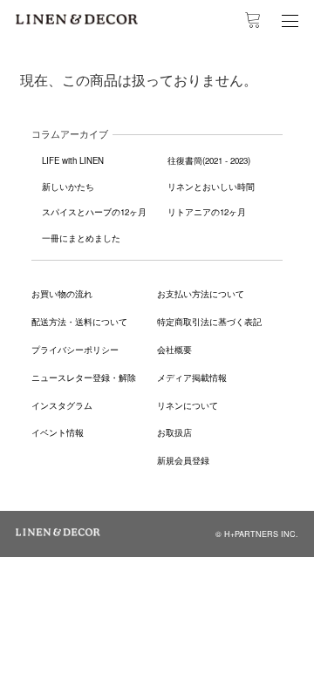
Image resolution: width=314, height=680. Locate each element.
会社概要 (174, 349)
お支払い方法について (200, 294)
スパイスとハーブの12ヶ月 (94, 212)
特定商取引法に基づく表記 (209, 322)
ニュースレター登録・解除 (83, 377)
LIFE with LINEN (73, 160)
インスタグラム (61, 405)
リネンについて (187, 405)
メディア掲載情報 (192, 377)
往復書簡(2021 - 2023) (208, 160)
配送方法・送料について (79, 322)
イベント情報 (57, 432)
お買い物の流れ (61, 294)
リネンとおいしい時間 (211, 186)
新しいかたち (68, 186)
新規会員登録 (183, 460)
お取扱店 (174, 432)
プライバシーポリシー (75, 349)
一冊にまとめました (81, 238)
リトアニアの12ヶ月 (206, 212)
